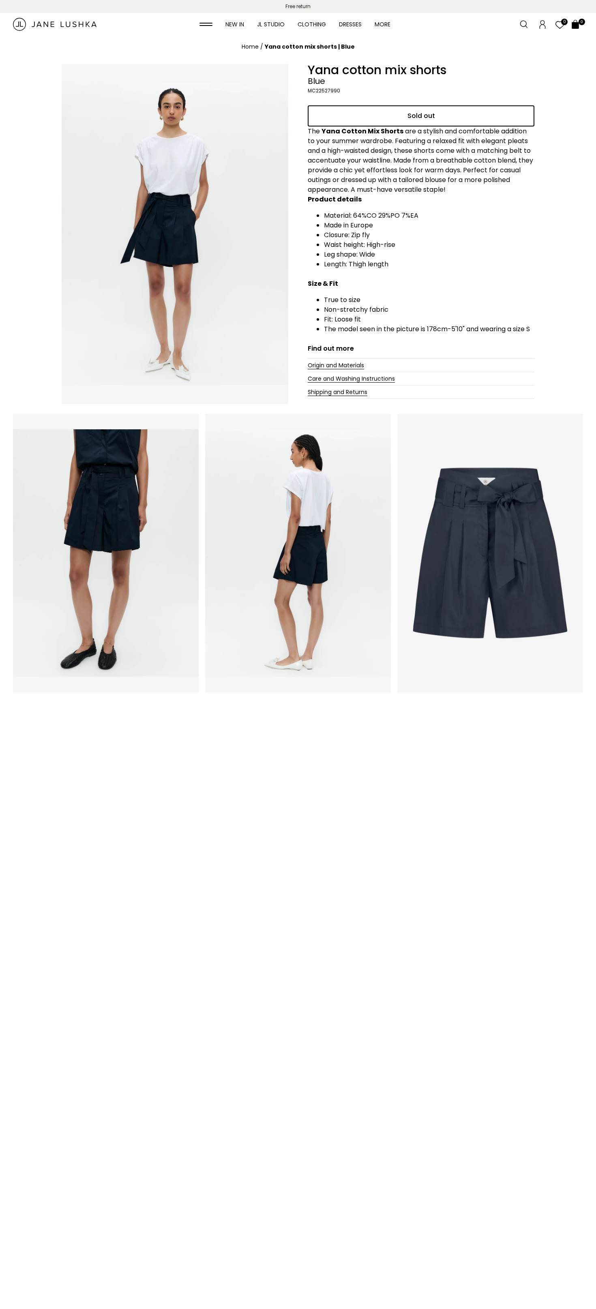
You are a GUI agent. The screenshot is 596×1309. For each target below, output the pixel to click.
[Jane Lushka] (54, 24)
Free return (298, 6)
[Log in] (542, 24)
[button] (205, 24)
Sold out (421, 115)
